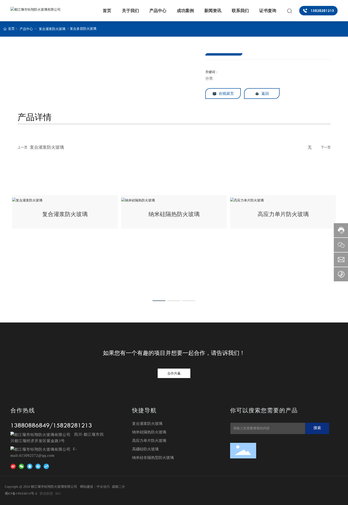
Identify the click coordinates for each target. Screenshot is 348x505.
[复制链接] (47, 466)
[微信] (22, 466)
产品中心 (26, 29)
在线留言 (226, 93)
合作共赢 (174, 373)
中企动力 (103, 486)
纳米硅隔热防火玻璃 (174, 214)
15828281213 (72, 425)
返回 (264, 93)
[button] (158, 300)
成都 (115, 486)
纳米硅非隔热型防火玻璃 (153, 457)
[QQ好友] (30, 466)
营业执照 (46, 493)
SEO (58, 493)
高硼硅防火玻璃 (145, 449)
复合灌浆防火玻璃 (52, 29)
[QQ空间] (38, 466)
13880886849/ (31, 425)
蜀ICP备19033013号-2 (21, 493)
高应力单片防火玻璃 (283, 214)
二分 (121, 486)
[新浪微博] (14, 466)
